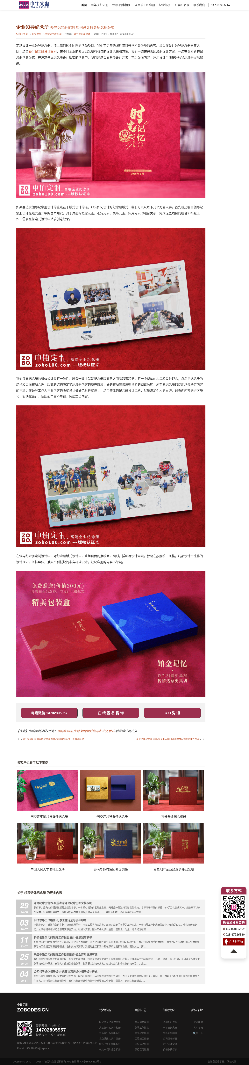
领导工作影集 (142, 1027)
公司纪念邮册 (170, 1038)
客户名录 (198, 1027)
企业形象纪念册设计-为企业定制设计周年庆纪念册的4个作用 (167, 739)
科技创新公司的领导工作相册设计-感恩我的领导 (63, 937)
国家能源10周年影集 (110, 1022)
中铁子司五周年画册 (109, 1044)
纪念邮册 (165, 5)
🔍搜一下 (198, 1033)
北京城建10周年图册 (110, 1038)
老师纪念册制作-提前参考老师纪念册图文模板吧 (63, 903)
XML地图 (71, 1061)
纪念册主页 (22, 33)
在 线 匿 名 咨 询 (111, 712)
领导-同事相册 (121, 5)
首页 (84, 5)
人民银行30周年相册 (110, 1027)
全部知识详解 (170, 1022)
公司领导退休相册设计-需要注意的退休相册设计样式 (65, 971)
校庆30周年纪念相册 (110, 1049)
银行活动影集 (142, 1049)
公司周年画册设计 (34, 5)
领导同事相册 (170, 1033)
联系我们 (199, 5)
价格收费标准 (170, 1049)
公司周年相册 (142, 1022)
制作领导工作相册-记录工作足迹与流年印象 (60, 920)
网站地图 (231, 1061)
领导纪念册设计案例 (43, 51)
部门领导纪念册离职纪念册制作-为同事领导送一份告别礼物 (53, 739)
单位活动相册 (142, 1044)
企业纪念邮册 (142, 1033)
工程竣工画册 (142, 1038)
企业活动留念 (170, 1044)
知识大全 (36, 33)
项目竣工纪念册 (145, 5)
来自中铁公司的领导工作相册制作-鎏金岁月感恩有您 (65, 954)
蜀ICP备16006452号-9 (89, 1061)
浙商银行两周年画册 (109, 1033)
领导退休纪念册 (53, 33)
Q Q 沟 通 (172, 712)
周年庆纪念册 (99, 5)
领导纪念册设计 (82, 33)
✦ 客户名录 (181, 5)
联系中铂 (198, 1022)
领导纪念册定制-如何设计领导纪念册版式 (86, 731)
